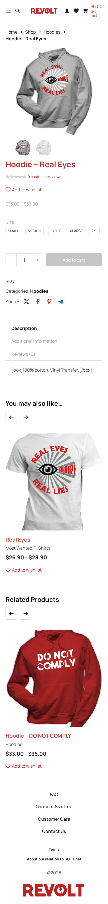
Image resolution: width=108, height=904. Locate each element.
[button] (76, 11)
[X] (26, 302)
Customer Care (54, 819)
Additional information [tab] (34, 341)
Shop (30, 32)
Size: (11, 222)
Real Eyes (18, 539)
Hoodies (52, 32)
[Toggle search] (17, 11)
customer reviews (44, 177)
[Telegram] (61, 302)
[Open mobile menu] (8, 11)
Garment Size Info (54, 806)
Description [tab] (24, 328)
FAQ (54, 794)
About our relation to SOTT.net (54, 859)
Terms (54, 849)
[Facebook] (38, 302)
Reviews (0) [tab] (23, 354)
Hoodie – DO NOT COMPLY (38, 735)
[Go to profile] (67, 10)
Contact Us (54, 831)
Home (11, 32)
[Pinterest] (49, 302)
